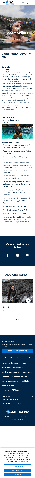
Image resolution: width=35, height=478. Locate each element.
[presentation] (28, 300)
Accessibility (20, 416)
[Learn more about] (17, 297)
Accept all (17, 474)
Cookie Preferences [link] (23, 420)
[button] (16, 319)
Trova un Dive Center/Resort (14, 363)
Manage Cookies (17, 466)
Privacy (13, 416)
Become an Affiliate (10, 390)
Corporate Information (11, 400)
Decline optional (17, 470)
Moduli (8, 420)
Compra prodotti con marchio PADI (16, 381)
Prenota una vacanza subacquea (15, 377)
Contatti (14, 420)
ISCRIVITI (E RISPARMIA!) (17, 351)
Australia (18, 39)
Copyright (27, 416)
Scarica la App (8, 386)
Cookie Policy (23, 461)
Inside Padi (6, 396)
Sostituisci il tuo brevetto (12, 368)
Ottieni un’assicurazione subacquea (17, 372)
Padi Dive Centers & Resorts (12, 403)
